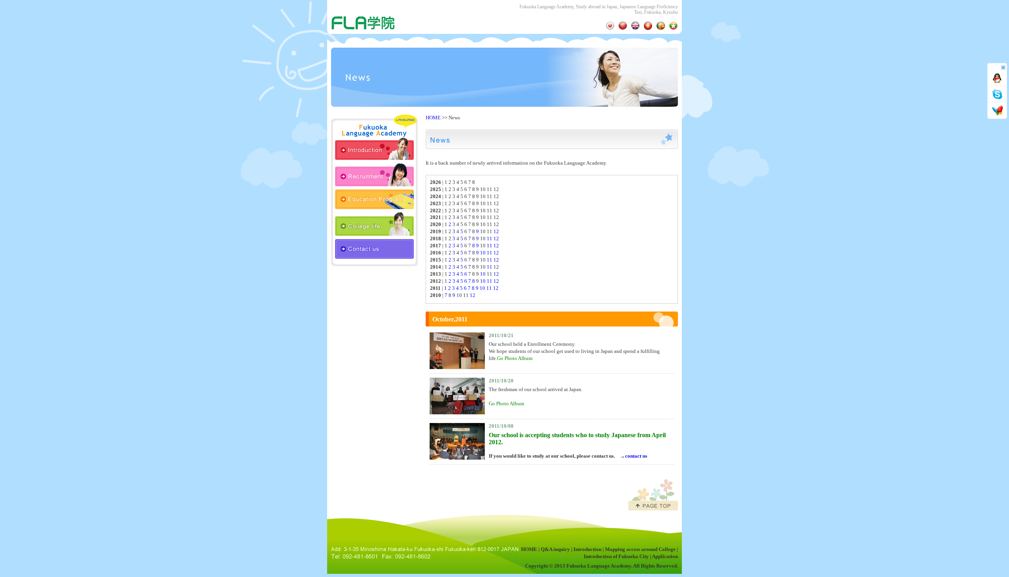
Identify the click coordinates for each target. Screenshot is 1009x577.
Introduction (587, 549)
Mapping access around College (640, 549)
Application (665, 556)
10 (483, 253)
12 (496, 231)
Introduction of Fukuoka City (616, 556)
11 (489, 238)
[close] (997, 69)
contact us (636, 456)
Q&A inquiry (555, 549)
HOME (433, 118)
